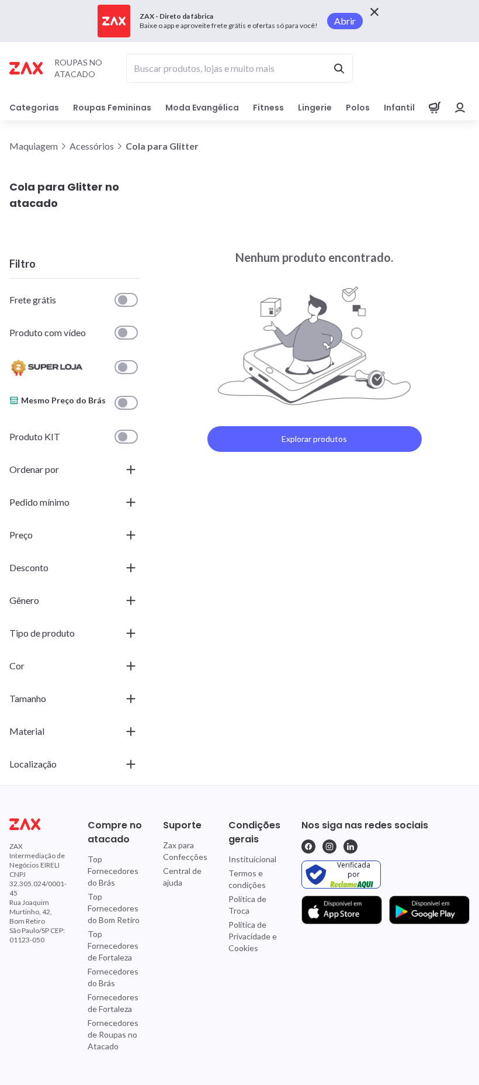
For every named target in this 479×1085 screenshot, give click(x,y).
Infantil (399, 107)
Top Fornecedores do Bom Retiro (114, 908)
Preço (21, 534)
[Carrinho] (434, 107)
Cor (17, 665)
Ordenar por (34, 469)
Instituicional (252, 859)
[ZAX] (26, 68)
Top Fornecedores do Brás (113, 870)
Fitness (268, 107)
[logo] (38, 824)
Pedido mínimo (39, 501)
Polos (358, 107)
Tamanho (27, 698)
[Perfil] (460, 107)
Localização (33, 763)
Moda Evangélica (202, 107)
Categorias (34, 107)
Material (26, 731)
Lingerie (315, 107)
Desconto (28, 567)
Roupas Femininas (112, 107)
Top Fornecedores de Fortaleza (113, 945)
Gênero (24, 600)
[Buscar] (338, 68)
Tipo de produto (42, 632)
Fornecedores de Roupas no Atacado (113, 1034)
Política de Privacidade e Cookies (252, 936)
